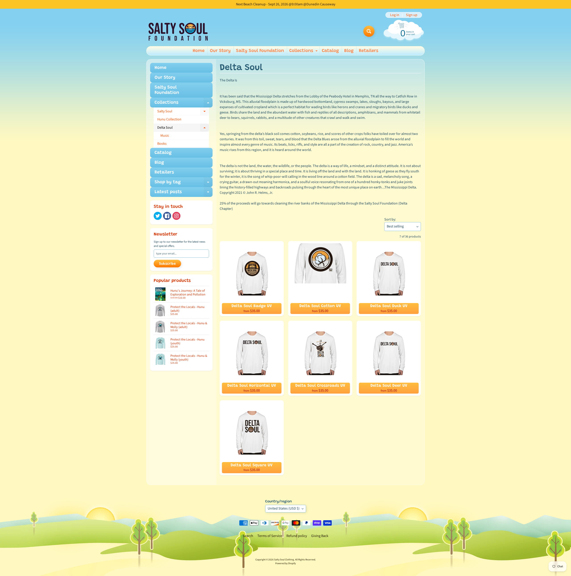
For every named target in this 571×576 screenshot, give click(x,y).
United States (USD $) (284, 508)
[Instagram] (176, 216)
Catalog (330, 51)
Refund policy (296, 535)
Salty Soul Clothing (284, 559)
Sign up (411, 15)
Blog (349, 51)
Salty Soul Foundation (260, 51)
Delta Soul (183, 128)
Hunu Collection (169, 119)
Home (199, 51)
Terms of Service (269, 535)
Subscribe (167, 264)
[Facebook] (167, 216)
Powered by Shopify (285, 563)
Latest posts (184, 193)
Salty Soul (183, 112)
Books (162, 143)
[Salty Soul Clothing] (178, 31)
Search (248, 535)
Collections (304, 52)
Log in (394, 15)
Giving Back (319, 535)
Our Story (220, 51)
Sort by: (390, 219)
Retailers (368, 51)
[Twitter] (158, 216)
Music (164, 135)
